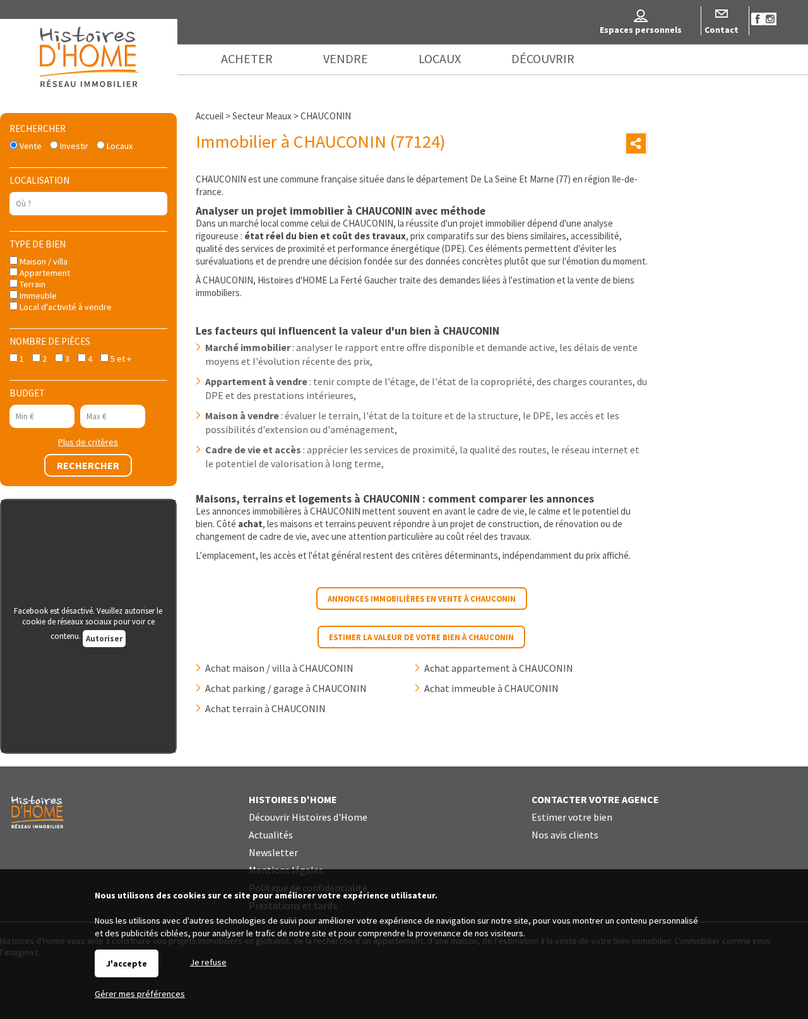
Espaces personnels (641, 29)
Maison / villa (43, 261)
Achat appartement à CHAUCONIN (498, 668)
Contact (721, 29)
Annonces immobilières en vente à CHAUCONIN (422, 598)
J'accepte (126, 963)
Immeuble (37, 295)
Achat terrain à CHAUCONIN (265, 708)
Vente (30, 146)
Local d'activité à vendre (65, 307)
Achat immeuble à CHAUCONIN (491, 688)
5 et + (120, 358)
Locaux (119, 146)
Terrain (31, 284)
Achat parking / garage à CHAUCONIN (286, 688)
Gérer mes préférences (140, 993)
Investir (73, 146)
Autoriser (104, 638)
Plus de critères (88, 442)
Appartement (44, 272)
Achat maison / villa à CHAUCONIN (279, 668)
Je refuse (208, 962)
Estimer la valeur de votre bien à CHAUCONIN (421, 637)
